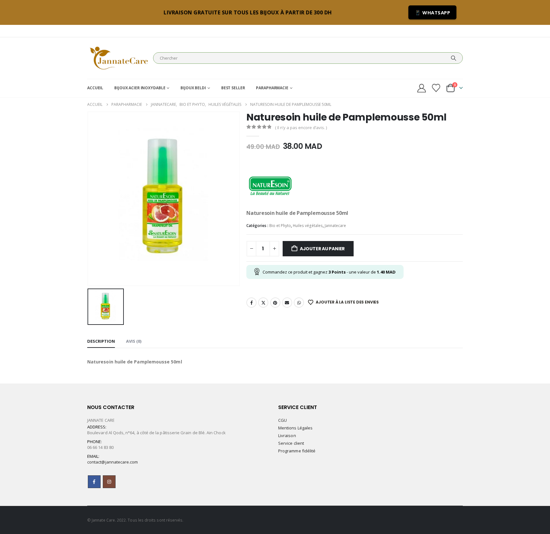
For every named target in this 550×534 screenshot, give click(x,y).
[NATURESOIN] (270, 185)
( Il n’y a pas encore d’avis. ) (301, 127)
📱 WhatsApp (432, 12)
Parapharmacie (272, 88)
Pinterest (275, 302)
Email (287, 302)
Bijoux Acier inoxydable (139, 88)
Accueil (95, 88)
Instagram (109, 481)
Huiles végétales (308, 225)
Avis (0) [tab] (133, 341)
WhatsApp (299, 302)
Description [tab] (101, 341)
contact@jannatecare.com (112, 462)
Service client (291, 443)
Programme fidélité (296, 451)
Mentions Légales (295, 428)
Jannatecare (335, 225)
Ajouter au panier (322, 248)
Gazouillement (263, 302)
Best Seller (233, 88)
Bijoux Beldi (193, 88)
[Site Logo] (118, 58)
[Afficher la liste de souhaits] (436, 88)
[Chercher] (453, 58)
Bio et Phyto (280, 225)
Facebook (251, 302)
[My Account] (421, 88)
